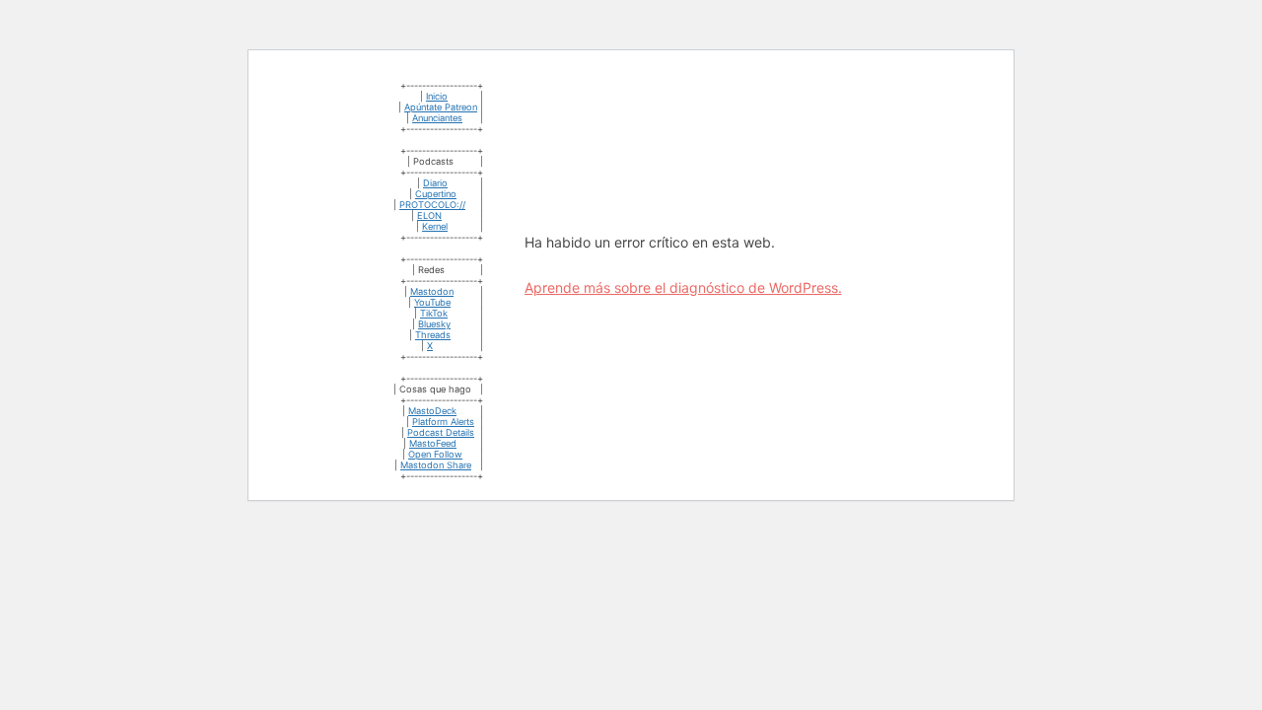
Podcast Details (440, 432)
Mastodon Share (435, 465)
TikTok (434, 313)
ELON (429, 215)
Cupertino (435, 193)
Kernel (435, 226)
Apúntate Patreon (440, 107)
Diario (435, 183)
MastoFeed (432, 443)
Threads (433, 334)
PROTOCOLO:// (432, 204)
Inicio (437, 96)
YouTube (432, 302)
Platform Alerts (443, 421)
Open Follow (435, 454)
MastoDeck (432, 410)
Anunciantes (437, 117)
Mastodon (432, 291)
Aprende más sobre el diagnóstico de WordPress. (683, 287)
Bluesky (434, 324)
